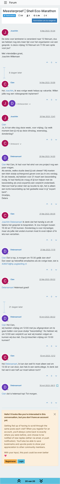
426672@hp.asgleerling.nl (14, 264)
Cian (12, 82)
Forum (13, 2)
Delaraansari (15, 156)
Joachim (14, 31)
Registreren (11, 461)
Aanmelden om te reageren (44, 20)
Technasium (10, 15)
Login (21, 461)
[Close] (54, 414)
